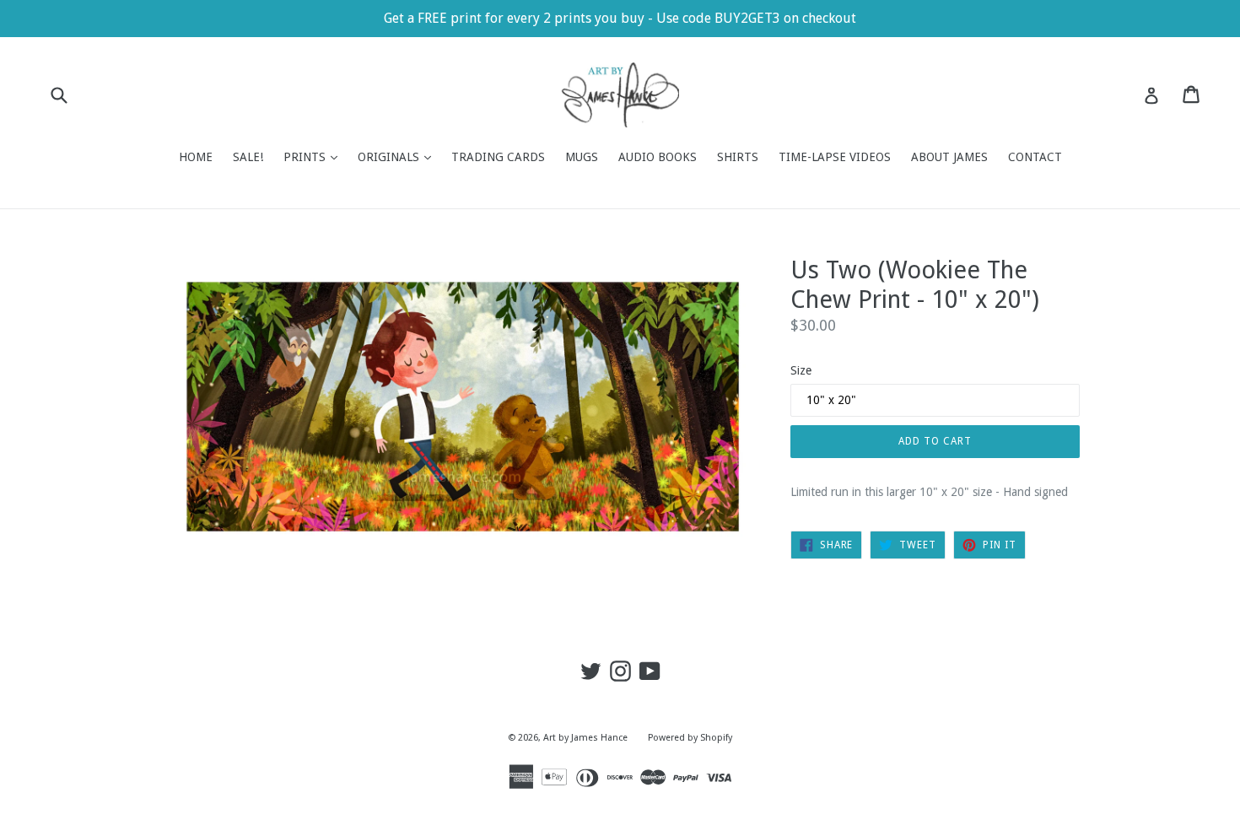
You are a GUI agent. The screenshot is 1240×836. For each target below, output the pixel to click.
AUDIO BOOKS (657, 157)
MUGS (581, 157)
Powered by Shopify (690, 737)
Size (800, 370)
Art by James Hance (585, 737)
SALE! (248, 157)
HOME (196, 157)
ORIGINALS (398, 156)
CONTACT (1035, 157)
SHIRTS (737, 157)
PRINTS (314, 156)
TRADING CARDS (498, 157)
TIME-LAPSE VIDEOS (835, 157)
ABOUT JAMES (949, 157)
